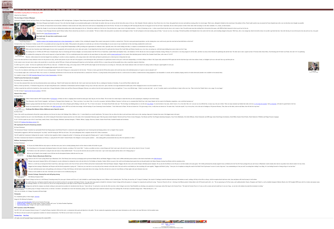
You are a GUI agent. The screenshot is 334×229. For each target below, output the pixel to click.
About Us (168, 224)
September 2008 (6, 20)
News (23, 9)
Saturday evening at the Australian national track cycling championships (54, 41)
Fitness (63, 9)
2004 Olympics (157, 158)
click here (37, 196)
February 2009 (6, 14)
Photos (58, 9)
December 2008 (6, 23)
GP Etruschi (54, 98)
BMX (43, 9)
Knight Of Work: (21, 203)
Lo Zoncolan (273, 104)
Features (31, 9)
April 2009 (5, 16)
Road (36, 9)
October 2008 (6, 21)
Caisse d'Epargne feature (50, 33)
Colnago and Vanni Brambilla (24, 202)
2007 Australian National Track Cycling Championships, (43, 75)
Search (73, 9)
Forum (77, 9)
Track (53, 9)
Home (162, 223)
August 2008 (6, 19)
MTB (39, 9)
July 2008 (5, 18)
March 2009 (5, 15)
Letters (68, 9)
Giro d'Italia (150, 104)
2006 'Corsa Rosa (57, 106)
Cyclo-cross (48, 9)
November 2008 (6, 22)
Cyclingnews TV (17, 9)
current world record (116, 54)
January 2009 (6, 13)
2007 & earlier (6, 24)
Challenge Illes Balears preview (29, 122)
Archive (166, 223)
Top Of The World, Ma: (23, 204)
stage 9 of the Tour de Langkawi (33, 90)
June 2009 (5, 17)
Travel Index (172, 223)
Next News (26, 215)
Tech (27, 9)
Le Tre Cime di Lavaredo (260, 104)
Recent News (6, 12)
